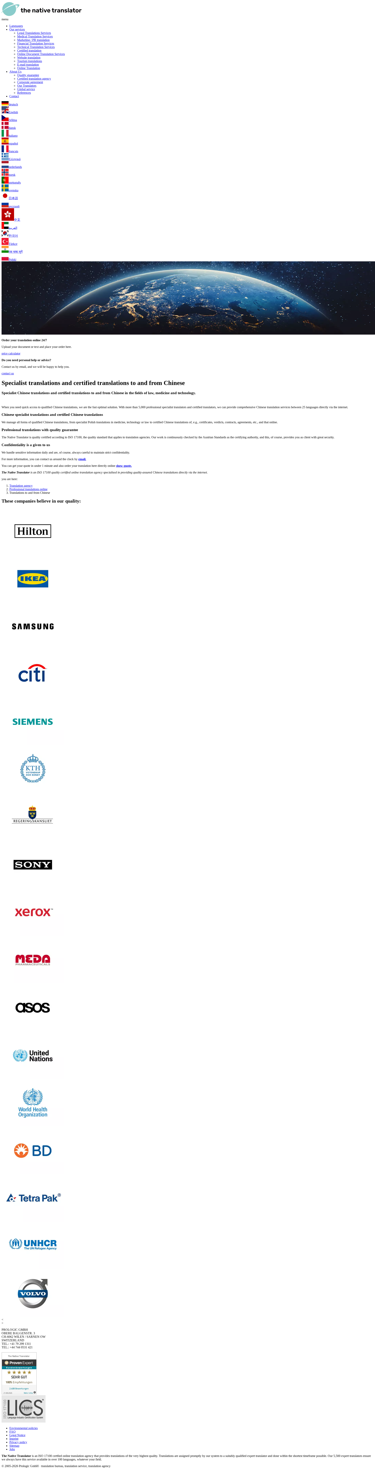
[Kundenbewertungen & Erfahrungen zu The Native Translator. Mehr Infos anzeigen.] (19, 1393)
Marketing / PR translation (33, 40)
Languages (16, 26)
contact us (8, 373)
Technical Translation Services (36, 47)
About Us (15, 71)
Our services (17, 29)
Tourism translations (29, 61)
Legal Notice (17, 1435)
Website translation (28, 57)
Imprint (13, 1438)
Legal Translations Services (34, 33)
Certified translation (29, 50)
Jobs (12, 1449)
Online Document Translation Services (41, 54)
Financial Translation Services (35, 43)
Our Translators (26, 85)
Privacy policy (18, 1442)
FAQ (12, 1431)
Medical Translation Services (35, 36)
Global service (26, 89)
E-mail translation (28, 64)
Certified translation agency (34, 78)
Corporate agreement (30, 82)
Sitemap (14, 1445)
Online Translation (28, 68)
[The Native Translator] (42, 15)
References (24, 92)
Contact (14, 96)
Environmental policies (23, 1428)
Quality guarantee (28, 75)
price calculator (11, 353)
